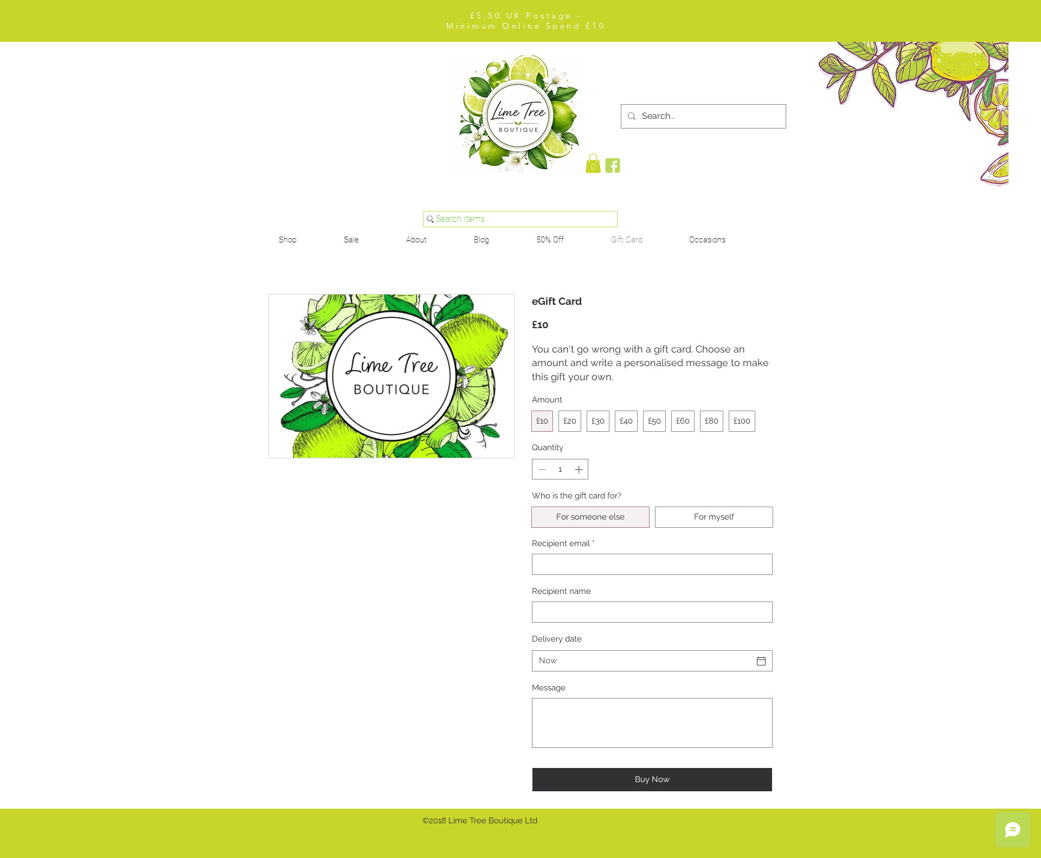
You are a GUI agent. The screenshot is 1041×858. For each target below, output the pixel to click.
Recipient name (561, 591)
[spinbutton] (560, 469)
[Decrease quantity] (541, 469)
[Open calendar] (761, 661)
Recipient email (563, 543)
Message (549, 688)
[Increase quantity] (580, 469)
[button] (707, 240)
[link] (593, 163)
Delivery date (557, 639)
